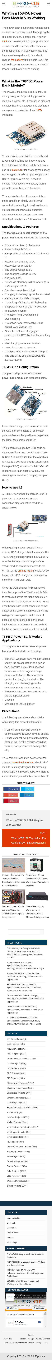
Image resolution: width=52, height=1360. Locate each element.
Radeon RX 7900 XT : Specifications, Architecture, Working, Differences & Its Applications (25, 976)
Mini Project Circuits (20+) (18, 1132)
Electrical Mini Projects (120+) (20, 1083)
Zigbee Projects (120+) (17, 1186)
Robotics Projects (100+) (18, 1161)
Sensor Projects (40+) (17, 1166)
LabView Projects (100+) (18, 1117)
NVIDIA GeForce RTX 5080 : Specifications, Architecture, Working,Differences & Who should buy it (25, 965)
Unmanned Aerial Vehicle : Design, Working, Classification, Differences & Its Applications (25, 998)
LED (39, 110)
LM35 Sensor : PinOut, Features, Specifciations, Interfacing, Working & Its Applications (25, 1009)
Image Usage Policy (31, 1339)
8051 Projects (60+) (16, 1044)
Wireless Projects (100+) (18, 1181)
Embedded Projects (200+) (19, 1098)
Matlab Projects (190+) (17, 1122)
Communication (14, 1218)
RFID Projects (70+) (16, 1156)
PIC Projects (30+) (15, 1142)
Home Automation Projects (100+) (22, 1107)
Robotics (10, 1237)
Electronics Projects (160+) (19, 1093)
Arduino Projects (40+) (17, 1049)
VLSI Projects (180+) (16, 1176)
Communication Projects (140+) (21, 1058)
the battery (17, 60)
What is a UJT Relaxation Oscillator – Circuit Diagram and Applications (26, 1273)
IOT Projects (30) (14, 1112)
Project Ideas (12, 1233)
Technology (12, 1242)
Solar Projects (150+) (16, 1171)
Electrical (11, 1223)
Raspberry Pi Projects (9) (18, 1151)
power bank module (22, 762)
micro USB (17, 170)
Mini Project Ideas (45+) (17, 1137)
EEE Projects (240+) (16, 1073)
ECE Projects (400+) (16, 1068)
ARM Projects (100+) (16, 1053)
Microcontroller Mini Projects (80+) (22, 1127)
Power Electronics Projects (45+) (22, 1146)
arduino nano (25, 570)
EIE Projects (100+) (16, 1078)
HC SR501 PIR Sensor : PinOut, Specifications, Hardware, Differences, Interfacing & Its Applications (24, 987)
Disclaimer (16, 1343)
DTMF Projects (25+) (16, 1063)
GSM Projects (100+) (16, 1102)
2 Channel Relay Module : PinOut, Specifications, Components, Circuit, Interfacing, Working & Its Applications (24, 1020)
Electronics (11, 1228)
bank (4, 41)
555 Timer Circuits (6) (16, 1039)
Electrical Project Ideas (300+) (20, 1088)
